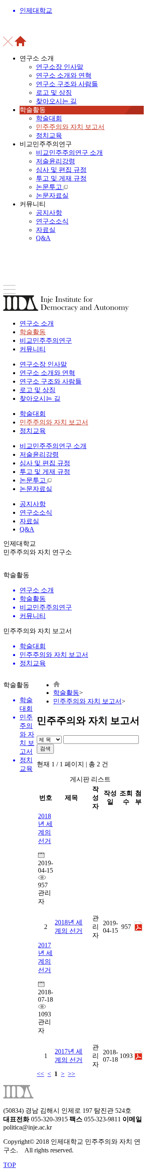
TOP (9, 1164)
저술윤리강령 (55, 161)
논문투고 (50, 186)
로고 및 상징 (54, 92)
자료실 (46, 229)
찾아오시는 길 (56, 101)
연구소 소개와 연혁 (63, 75)
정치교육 (49, 135)
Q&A (43, 237)
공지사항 (49, 212)
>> (71, 1073)
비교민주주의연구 (46, 340)
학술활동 (33, 331)
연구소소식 (52, 221)
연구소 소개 (37, 323)
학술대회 (49, 118)
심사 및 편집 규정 (61, 169)
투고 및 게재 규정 (61, 178)
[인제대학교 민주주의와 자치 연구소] (56, 684)
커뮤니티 (33, 349)
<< (40, 1073)
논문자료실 (52, 195)
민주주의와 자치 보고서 (70, 126)
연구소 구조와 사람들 (67, 83)
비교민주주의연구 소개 (69, 152)
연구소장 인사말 (59, 66)
